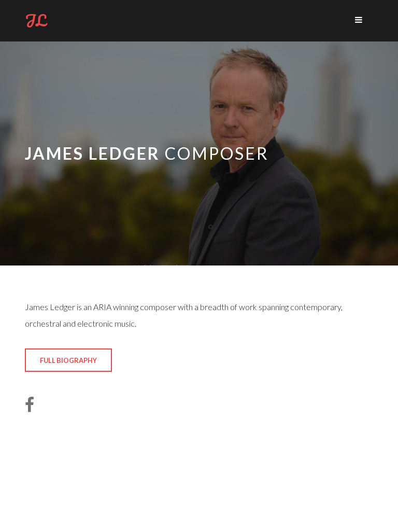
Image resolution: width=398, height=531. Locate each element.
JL (35, 20)
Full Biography (68, 360)
